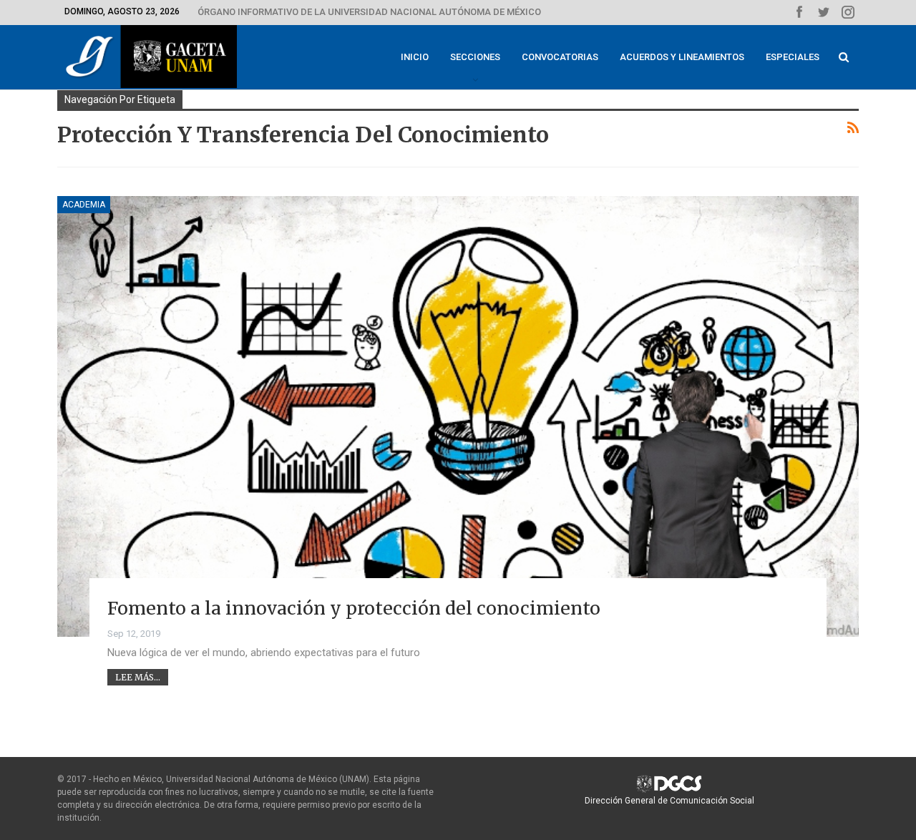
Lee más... (137, 677)
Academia (83, 205)
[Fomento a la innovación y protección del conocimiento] (458, 416)
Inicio (415, 57)
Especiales (792, 57)
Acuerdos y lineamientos (682, 57)
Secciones (475, 57)
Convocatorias (560, 57)
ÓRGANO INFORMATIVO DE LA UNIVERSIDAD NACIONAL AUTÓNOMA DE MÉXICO (369, 11)
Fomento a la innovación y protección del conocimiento (353, 608)
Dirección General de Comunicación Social (669, 801)
